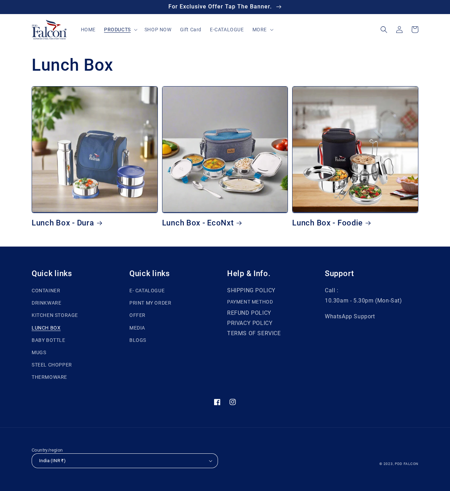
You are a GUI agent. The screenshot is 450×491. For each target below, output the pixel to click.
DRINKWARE (46, 303)
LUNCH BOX (46, 328)
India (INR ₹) (52, 460)
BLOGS (137, 340)
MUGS (39, 352)
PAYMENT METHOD (250, 302)
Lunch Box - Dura (63, 222)
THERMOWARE (49, 377)
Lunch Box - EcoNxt (198, 222)
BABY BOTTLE (48, 340)
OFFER (137, 315)
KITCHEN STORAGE (55, 315)
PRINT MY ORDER (150, 303)
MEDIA (137, 328)
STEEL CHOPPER (52, 365)
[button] (120, 29)
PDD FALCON (406, 464)
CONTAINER (46, 290)
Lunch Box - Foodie (327, 222)
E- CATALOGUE (147, 290)
